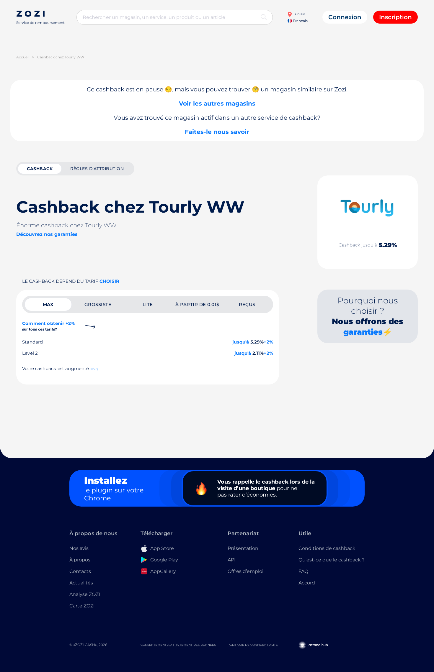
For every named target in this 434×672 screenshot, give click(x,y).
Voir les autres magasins (217, 103)
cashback (40, 168)
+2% (268, 342)
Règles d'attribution (97, 168)
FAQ (303, 571)
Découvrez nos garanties (47, 234)
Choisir (109, 281)
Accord (306, 583)
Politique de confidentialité (253, 645)
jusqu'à (240, 342)
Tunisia (298, 14)
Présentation (243, 548)
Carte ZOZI (82, 606)
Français (300, 21)
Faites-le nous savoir (217, 131)
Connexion (344, 17)
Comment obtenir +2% (48, 326)
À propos (79, 560)
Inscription (395, 17)
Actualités (81, 583)
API (232, 560)
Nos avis (79, 548)
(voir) (94, 369)
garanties (363, 332)
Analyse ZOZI (84, 594)
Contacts (80, 571)
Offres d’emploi (245, 571)
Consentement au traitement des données (178, 645)
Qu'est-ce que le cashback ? (331, 560)
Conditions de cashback (326, 548)
